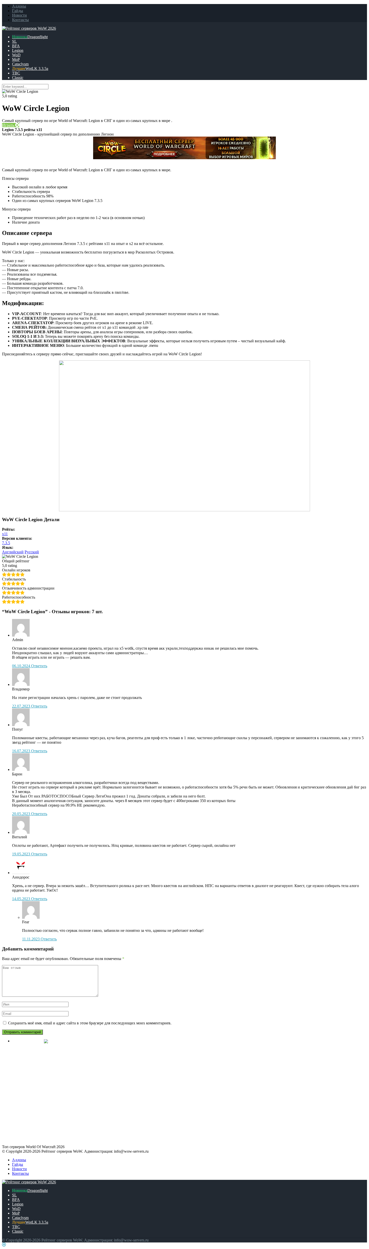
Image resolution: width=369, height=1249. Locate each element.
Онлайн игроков (16, 570)
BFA (16, 46)
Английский (13, 552)
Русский (32, 552)
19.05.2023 (21, 854)
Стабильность (14, 579)
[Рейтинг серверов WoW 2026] (29, 28)
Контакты (20, 20)
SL (14, 41)
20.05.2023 (21, 814)
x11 (5, 534)
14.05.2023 (21, 899)
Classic (17, 77)
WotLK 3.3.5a (36, 68)
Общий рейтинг (16, 561)
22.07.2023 (21, 706)
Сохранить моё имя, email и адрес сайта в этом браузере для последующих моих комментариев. (89, 1023)
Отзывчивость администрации (28, 588)
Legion (17, 50)
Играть (8, 125)
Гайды (17, 11)
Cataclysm (20, 64)
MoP (16, 59)
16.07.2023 (21, 751)
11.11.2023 (31, 939)
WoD (16, 55)
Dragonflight (37, 37)
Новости (19, 15)
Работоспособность (18, 597)
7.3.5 (6, 543)
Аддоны (19, 6)
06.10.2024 (21, 666)
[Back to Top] (4, 1244)
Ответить (39, 666)
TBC (16, 73)
